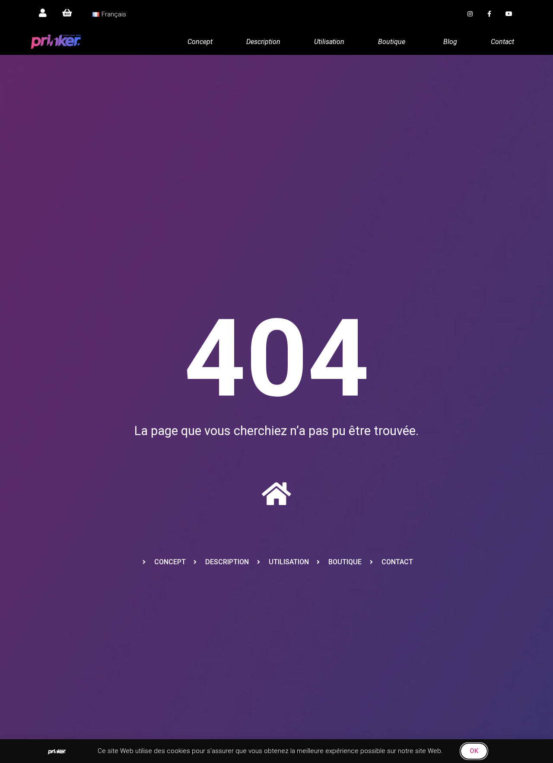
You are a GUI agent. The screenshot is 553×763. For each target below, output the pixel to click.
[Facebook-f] (489, 14)
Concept (200, 42)
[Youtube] (508, 14)
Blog (450, 42)
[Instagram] (470, 14)
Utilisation (329, 42)
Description (263, 42)
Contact (502, 42)
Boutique (391, 42)
